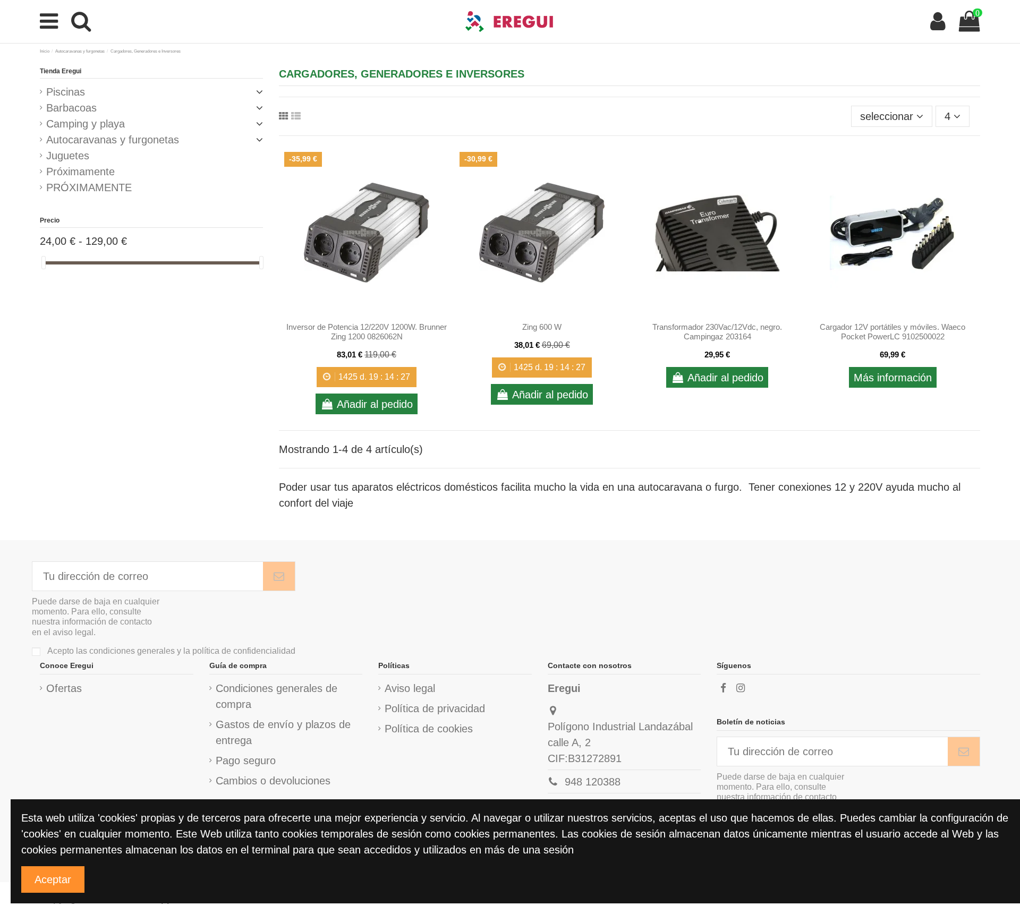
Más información (893, 377)
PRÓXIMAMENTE (89, 187)
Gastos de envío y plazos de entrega (283, 732)
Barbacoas (71, 108)
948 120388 (592, 782)
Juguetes (67, 155)
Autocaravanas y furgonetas (112, 140)
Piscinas (65, 92)
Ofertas (64, 688)
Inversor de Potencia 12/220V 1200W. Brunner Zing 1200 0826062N (366, 331)
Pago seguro (246, 760)
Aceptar (53, 879)
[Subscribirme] (279, 576)
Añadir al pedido (375, 404)
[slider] (43, 262)
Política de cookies (429, 728)
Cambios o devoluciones (273, 781)
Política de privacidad (435, 708)
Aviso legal (410, 688)
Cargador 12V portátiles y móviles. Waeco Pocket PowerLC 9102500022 (892, 331)
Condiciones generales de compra (276, 696)
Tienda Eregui (60, 71)
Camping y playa (85, 124)
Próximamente (80, 171)
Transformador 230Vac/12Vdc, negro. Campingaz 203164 (717, 331)
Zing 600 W (542, 326)
